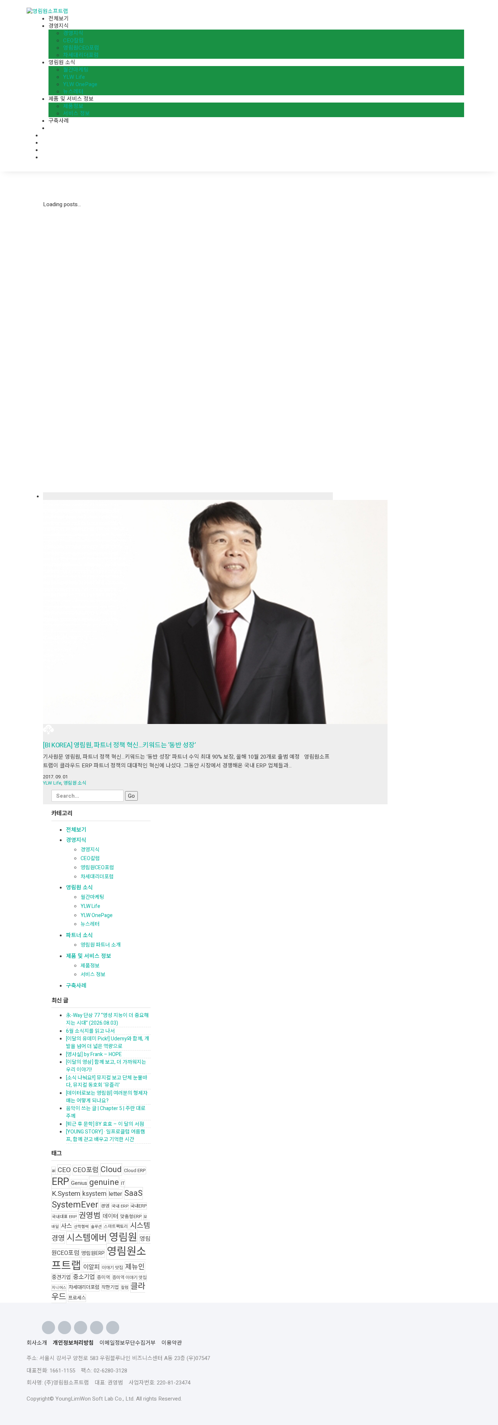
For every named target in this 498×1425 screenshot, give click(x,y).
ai (53, 1170)
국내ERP (139, 1206)
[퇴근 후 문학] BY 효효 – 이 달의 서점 (105, 1124)
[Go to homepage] (47, 11)
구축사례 (76, 986)
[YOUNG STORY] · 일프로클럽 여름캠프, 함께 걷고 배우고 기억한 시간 (105, 1135)
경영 (105, 1206)
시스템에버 (87, 1238)
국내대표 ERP (64, 1217)
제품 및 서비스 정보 (88, 956)
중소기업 (84, 1277)
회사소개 (37, 1343)
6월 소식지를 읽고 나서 (90, 1031)
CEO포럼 (85, 1170)
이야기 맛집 (112, 1267)
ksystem (94, 1193)
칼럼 (124, 1288)
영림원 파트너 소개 (101, 945)
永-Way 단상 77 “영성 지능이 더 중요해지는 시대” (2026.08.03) (107, 1019)
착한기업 (110, 1287)
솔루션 (96, 1226)
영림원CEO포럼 (97, 867)
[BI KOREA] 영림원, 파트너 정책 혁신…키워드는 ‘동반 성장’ (119, 745)
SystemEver (75, 1204)
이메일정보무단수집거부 (128, 1343)
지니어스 (59, 1287)
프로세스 (77, 1298)
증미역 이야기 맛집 (129, 1277)
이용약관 (172, 1343)
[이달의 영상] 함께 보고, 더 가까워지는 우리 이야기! (106, 1066)
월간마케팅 (92, 897)
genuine (104, 1182)
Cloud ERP (135, 1170)
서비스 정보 (93, 974)
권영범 (90, 1215)
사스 (66, 1226)
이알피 (91, 1267)
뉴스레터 (90, 924)
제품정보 (90, 966)
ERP (60, 1182)
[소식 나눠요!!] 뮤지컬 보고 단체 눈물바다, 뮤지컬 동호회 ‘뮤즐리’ (106, 1081)
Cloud (111, 1169)
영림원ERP (93, 1253)
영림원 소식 (74, 782)
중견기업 (61, 1277)
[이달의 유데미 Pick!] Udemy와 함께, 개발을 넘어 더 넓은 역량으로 (107, 1042)
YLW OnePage (97, 915)
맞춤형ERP (130, 1216)
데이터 (110, 1216)
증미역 (103, 1277)
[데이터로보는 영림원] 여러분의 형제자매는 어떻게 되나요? (107, 1097)
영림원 (123, 1237)
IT (123, 1183)
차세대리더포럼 (97, 877)
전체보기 (76, 830)
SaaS (133, 1193)
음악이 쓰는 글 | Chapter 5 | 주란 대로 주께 (105, 1112)
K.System (66, 1194)
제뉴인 (135, 1267)
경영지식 (76, 840)
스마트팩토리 (116, 1227)
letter (115, 1194)
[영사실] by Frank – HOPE (94, 1054)
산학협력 (81, 1226)
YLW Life (52, 782)
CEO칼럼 (90, 858)
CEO (64, 1170)
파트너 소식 (79, 935)
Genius (79, 1183)
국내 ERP (120, 1206)
